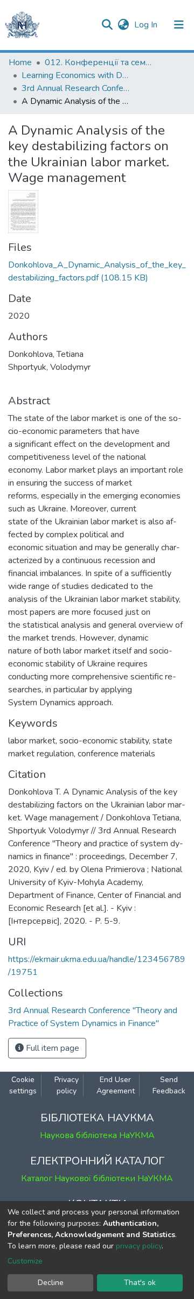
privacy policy (139, 1246)
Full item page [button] (51, 1048)
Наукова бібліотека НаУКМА (97, 1135)
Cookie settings (23, 1085)
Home (20, 62)
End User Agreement (115, 1085)
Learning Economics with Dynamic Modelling (75, 75)
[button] (123, 24)
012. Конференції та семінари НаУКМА (99, 62)
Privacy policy (66, 1085)
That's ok (140, 1282)
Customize (25, 1261)
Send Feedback (169, 1085)
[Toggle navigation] (179, 25)
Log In (147, 25)
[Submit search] (107, 25)
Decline (51, 1282)
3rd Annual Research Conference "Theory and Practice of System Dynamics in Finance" (75, 88)
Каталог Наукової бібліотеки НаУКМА (97, 1178)
